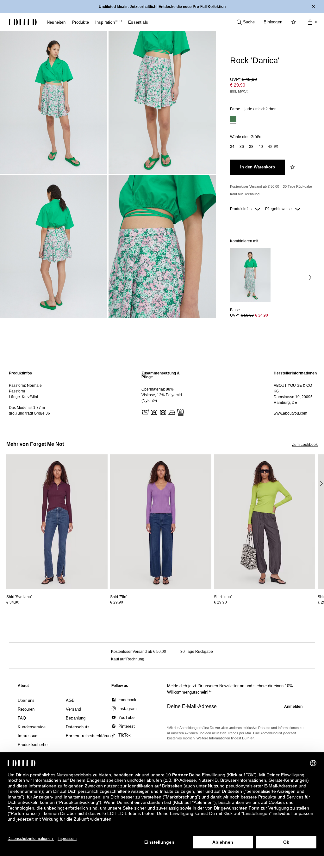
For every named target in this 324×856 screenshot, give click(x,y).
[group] (236, 709)
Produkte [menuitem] (80, 22)
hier (250, 738)
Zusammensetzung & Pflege (160, 375)
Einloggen (273, 22)
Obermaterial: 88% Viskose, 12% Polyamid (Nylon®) (161, 395)
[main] (162, 393)
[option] (233, 120)
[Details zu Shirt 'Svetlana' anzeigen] (57, 521)
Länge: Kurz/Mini (23, 397)
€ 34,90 (261, 315)
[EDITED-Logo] (23, 22)
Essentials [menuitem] (138, 22)
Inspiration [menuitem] (108, 22)
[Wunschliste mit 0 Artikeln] (294, 22)
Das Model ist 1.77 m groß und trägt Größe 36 (29, 410)
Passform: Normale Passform (25, 388)
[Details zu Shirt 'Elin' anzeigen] (160, 521)
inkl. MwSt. (239, 91)
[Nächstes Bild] (310, 277)
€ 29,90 (237, 85)
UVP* (243, 79)
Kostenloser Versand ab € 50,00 (254, 186)
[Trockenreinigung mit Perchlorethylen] (180, 412)
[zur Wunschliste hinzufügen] (293, 167)
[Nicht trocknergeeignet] (162, 412)
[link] (23, 687)
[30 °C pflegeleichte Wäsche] (144, 412)
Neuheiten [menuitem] (56, 22)
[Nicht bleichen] (153, 412)
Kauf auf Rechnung (244, 194)
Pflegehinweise (279, 209)
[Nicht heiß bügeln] (171, 412)
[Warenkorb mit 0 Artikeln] (310, 22)
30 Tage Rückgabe (297, 186)
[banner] (162, 6)
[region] (29, 393)
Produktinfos (241, 209)
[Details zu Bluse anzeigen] (250, 275)
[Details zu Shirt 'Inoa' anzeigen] (264, 521)
